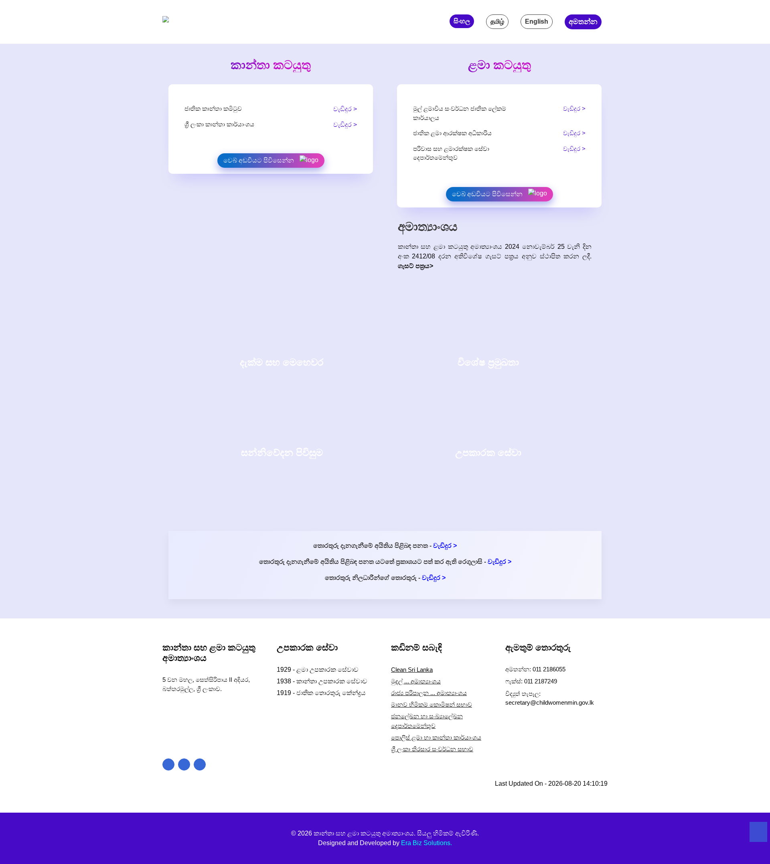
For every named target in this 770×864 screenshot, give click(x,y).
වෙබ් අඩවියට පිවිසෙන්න (259, 160)
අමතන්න (583, 22)
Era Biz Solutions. (426, 843)
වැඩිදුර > (345, 109)
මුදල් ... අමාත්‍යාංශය (416, 681)
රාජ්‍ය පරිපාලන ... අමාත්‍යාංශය (429, 692)
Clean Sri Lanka (412, 669)
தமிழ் (497, 21)
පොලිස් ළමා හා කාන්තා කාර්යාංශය (436, 737)
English (536, 21)
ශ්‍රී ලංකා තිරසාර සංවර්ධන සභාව (432, 749)
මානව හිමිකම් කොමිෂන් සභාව (431, 704)
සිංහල (462, 21)
